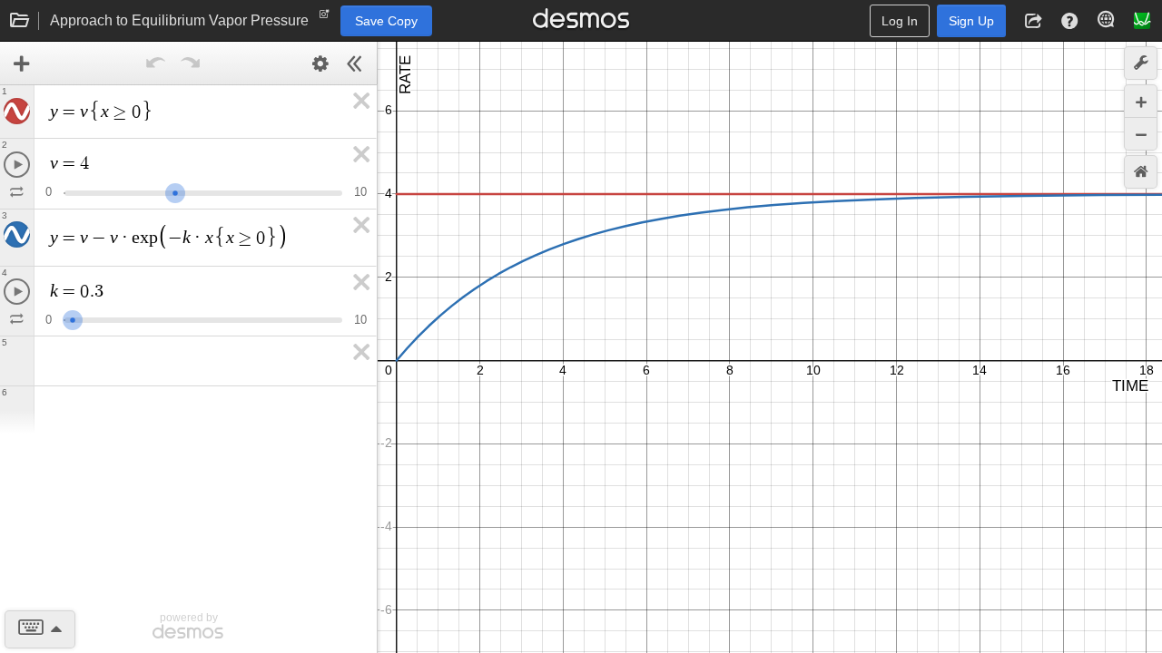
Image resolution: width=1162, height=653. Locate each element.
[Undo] (156, 63)
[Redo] (190, 63)
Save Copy (386, 21)
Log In (899, 21)
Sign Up (971, 21)
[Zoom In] (1141, 101)
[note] (325, 18)
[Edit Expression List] (320, 63)
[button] (1033, 21)
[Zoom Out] (1141, 134)
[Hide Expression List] (355, 63)
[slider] (175, 191)
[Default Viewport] (1140, 172)
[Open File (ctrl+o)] (20, 21)
